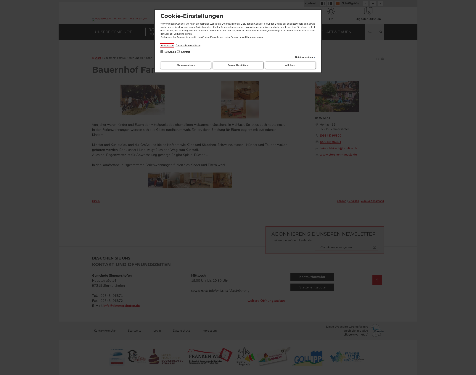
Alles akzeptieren (185, 65)
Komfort (185, 52)
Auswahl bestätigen (238, 65)
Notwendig (170, 52)
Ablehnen (290, 65)
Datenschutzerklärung (188, 45)
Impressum (167, 45)
